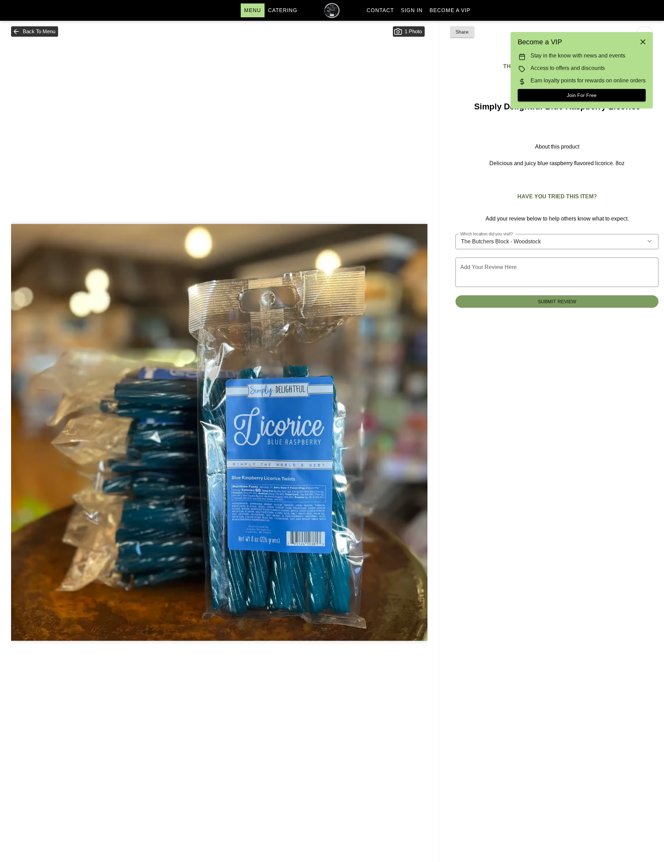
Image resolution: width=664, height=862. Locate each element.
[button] (34, 31)
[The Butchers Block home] (332, 10)
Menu (252, 10)
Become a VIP (450, 10)
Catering (282, 10)
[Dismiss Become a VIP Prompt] (642, 41)
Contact (380, 10)
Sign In (412, 10)
